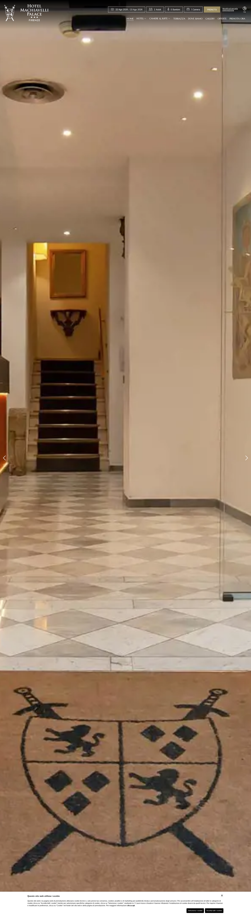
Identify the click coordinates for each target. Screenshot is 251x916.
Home (130, 18)
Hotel (140, 18)
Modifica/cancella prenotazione (230, 9)
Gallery (210, 18)
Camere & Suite (158, 18)
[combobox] (157, 10)
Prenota (212, 9)
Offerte (222, 18)
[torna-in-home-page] (26, 13)
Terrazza (179, 18)
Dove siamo (195, 18)
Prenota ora (237, 18)
